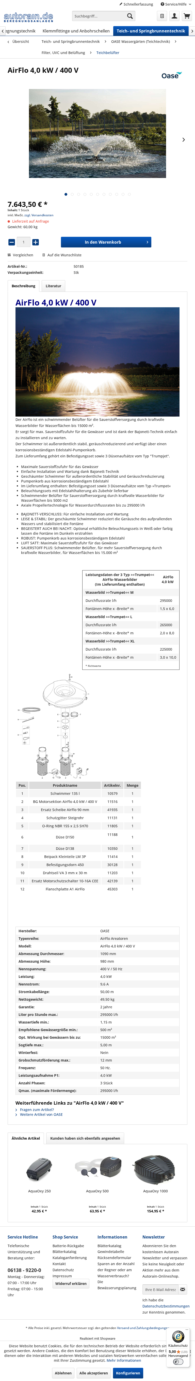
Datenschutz (63, 1269)
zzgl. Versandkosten (39, 215)
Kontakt (59, 1263)
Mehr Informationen (124, 1360)
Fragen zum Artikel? (36, 1109)
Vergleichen (22, 255)
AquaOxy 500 (97, 1191)
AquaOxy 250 (39, 1191)
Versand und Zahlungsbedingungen (143, 1328)
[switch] (178, 1362)
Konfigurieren (128, 1373)
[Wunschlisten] (162, 16)
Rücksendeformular (114, 1257)
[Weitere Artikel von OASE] (171, 75)
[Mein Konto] (174, 16)
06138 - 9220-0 (24, 1270)
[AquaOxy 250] (39, 1168)
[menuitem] (104, 16)
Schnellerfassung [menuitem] (138, 4)
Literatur (53, 285)
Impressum (62, 1276)
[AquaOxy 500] (97, 1168)
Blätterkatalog (64, 1251)
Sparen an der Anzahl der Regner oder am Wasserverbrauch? (116, 1269)
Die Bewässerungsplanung (117, 1284)
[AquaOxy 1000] (155, 1168)
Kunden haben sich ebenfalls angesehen (85, 1138)
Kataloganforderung (70, 1257)
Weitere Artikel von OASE (41, 1114)
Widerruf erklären (71, 1283)
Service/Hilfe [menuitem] (176, 4)
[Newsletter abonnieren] (182, 1289)
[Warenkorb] (187, 16)
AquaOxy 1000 (155, 1191)
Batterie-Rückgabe (68, 1245)
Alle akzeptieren (93, 1373)
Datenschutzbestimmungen (166, 1306)
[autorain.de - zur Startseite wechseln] (28, 17)
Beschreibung (23, 285)
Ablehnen (63, 1373)
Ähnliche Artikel (26, 1138)
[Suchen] (130, 16)
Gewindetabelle (111, 1251)
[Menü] (187, 1331)
